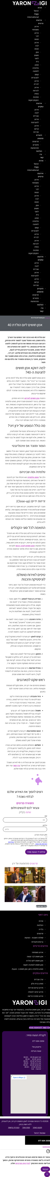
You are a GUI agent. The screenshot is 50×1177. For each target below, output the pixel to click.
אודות (40, 7)
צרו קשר (41, 156)
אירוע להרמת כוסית (36, 90)
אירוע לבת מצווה (36, 45)
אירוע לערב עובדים (36, 112)
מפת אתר (26, 1127)
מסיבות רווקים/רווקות (33, 98)
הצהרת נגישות (13, 1127)
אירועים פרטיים (39, 22)
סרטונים (35, 141)
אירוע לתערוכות (35, 121)
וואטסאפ (46, 1147)
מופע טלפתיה (33, 477)
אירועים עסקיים (39, 105)
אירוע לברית (36, 82)
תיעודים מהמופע (39, 137)
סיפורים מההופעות (35, 146)
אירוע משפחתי (35, 28)
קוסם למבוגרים (35, 76)
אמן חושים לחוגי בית (36, 57)
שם (46, 816)
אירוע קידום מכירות (36, 128)
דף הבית (48, 318)
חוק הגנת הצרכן (41, 835)
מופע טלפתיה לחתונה (35, 68)
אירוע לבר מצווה (36, 36)
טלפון (45, 825)
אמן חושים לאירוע (32, 398)
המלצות (39, 151)
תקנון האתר (37, 1127)
